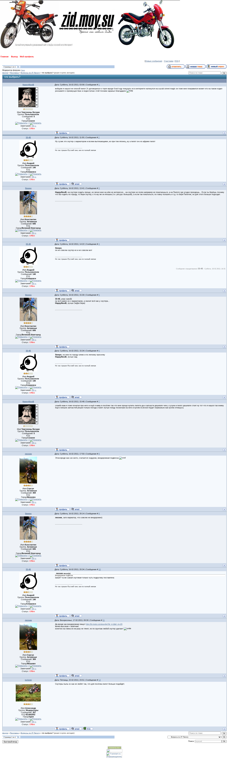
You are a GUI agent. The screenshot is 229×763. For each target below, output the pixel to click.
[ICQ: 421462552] (87, 728)
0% (33, 126)
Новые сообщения (153, 61)
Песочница (14, 73)
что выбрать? (47, 73)
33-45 (28, 137)
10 (100, 569)
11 (104, 620)
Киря (23, 70)
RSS (177, 61)
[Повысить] (21, 123)
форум (5, 73)
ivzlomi (28, 680)
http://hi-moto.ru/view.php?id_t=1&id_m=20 (104, 624)
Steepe (28, 188)
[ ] (28, 123)
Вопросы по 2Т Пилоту (30, 73)
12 (100, 680)
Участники (168, 61)
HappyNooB (28, 85)
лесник (28, 454)
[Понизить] (35, 123)
